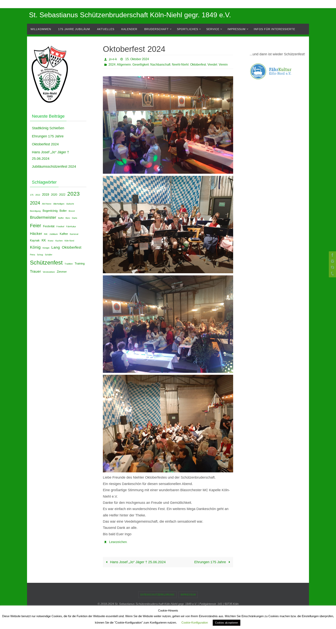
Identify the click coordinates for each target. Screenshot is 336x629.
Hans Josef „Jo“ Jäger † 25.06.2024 (137, 562)
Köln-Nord (69, 240)
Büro (68, 218)
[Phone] (332, 273)
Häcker (36, 233)
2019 (45, 194)
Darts (74, 218)
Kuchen (59, 240)
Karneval (74, 234)
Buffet (61, 218)
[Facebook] (332, 255)
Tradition (69, 264)
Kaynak (35, 240)
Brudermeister (43, 217)
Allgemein (124, 64)
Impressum (188, 594)
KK (44, 240)
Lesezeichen (118, 542)
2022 (62, 194)
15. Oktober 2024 (137, 59)
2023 (73, 194)
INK (45, 234)
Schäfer (48, 254)
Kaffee (64, 233)
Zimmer (62, 271)
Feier (35, 225)
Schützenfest (46, 262)
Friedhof (60, 226)
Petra (32, 254)
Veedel (212, 64)
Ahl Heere (46, 204)
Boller (63, 210)
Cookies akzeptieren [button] (226, 622)
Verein (223, 64)
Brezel (72, 211)
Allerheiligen (58, 204)
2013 (37, 195)
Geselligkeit (140, 64)
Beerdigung (35, 211)
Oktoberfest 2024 (45, 144)
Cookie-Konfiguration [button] (194, 622)
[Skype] (332, 267)
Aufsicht (70, 204)
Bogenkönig (50, 210)
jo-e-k (113, 59)
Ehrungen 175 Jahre (210, 562)
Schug (40, 254)
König (35, 247)
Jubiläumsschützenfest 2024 (54, 166)
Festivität (48, 226)
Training (80, 263)
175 (31, 195)
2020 (54, 194)
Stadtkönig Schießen (48, 128)
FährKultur (71, 226)
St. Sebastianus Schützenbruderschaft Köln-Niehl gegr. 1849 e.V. (130, 15)
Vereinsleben (49, 272)
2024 (112, 64)
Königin (46, 248)
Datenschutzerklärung (157, 594)
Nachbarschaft (160, 64)
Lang (55, 247)
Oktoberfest (198, 64)
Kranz (50, 240)
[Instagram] (332, 261)
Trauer (35, 271)
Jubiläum (53, 234)
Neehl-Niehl (180, 64)
